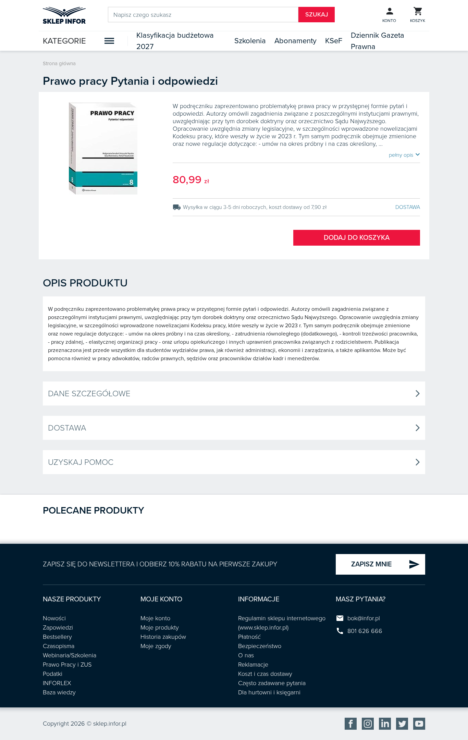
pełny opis (404, 154)
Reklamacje (253, 664)
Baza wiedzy (59, 692)
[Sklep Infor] (64, 14)
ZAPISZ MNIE (385, 564)
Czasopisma (58, 646)
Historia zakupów (163, 637)
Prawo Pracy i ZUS (67, 664)
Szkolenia (250, 40)
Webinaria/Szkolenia (69, 655)
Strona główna (59, 63)
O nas (246, 655)
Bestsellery (57, 637)
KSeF (333, 40)
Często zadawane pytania (272, 683)
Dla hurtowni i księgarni (269, 692)
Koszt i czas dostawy (265, 674)
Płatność (249, 637)
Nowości (54, 618)
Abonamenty (295, 40)
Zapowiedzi (58, 627)
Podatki (52, 674)
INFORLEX (57, 683)
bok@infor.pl (363, 618)
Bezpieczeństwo (259, 646)
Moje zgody (155, 646)
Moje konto (155, 618)
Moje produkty (159, 627)
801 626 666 (364, 631)
